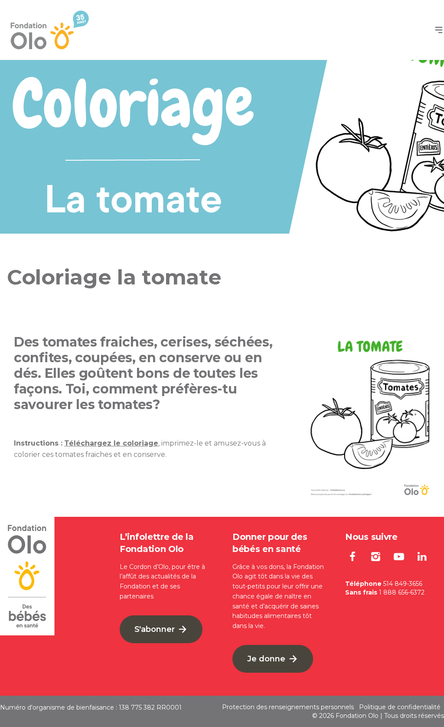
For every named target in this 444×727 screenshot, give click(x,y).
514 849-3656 (402, 584)
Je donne (267, 659)
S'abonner (155, 629)
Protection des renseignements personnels (288, 707)
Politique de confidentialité (400, 707)
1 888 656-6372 (401, 592)
